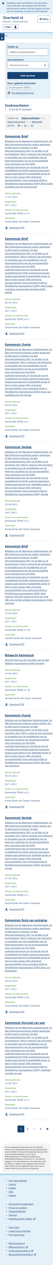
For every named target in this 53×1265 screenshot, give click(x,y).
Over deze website (18, 1180)
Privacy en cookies (18, 1207)
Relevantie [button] (37, 121)
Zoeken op (12, 47)
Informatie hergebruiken (21, 1204)
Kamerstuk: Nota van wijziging (26, 920)
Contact (12, 1184)
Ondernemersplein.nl (19, 1250)
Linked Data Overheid (20, 1231)
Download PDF (16, 227)
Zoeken (12, 1195)
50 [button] (32, 125)
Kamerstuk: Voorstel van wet (25, 1023)
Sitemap (13, 1215)
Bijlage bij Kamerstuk (19, 655)
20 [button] (25, 125)
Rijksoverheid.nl (17, 1247)
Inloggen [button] (7, 27)
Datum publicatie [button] (31, 118)
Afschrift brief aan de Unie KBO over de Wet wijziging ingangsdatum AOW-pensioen (27, 662)
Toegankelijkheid (17, 1211)
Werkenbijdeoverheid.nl (21, 1254)
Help (11, 1191)
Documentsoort (15, 60)
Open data (14, 1227)
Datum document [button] (16, 121)
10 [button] (18, 125)
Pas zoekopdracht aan (23, 92)
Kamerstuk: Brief (16, 136)
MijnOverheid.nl (17, 1243)
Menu (46, 19)
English (12, 1188)
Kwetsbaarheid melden (20, 1218)
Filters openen (2, 33)
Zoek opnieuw (27, 75)
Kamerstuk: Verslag (18, 447)
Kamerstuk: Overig (18, 344)
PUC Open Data (16, 1234)
